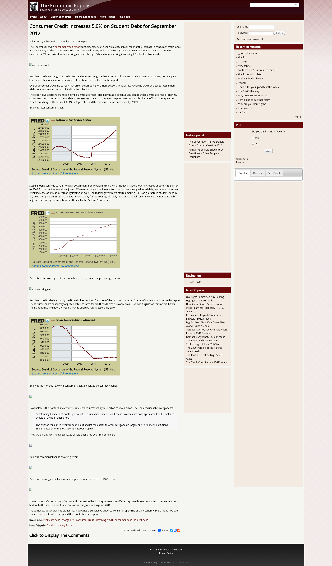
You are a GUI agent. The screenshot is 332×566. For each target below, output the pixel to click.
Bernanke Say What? (197, 336)
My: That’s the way (248, 91)
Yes (257, 137)
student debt (141, 520)
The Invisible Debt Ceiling (200, 355)
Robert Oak (49, 41)
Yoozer (242, 82)
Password (242, 32)
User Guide (195, 282)
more (298, 116)
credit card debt (51, 520)
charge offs (68, 520)
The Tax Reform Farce (198, 362)
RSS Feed (124, 16)
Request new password (250, 39)
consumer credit (85, 520)
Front (33, 16)
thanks (242, 57)
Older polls (242, 158)
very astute (244, 65)
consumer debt (123, 520)
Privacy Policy (166, 553)
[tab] (243, 173)
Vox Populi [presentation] (274, 173)
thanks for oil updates (250, 74)
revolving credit (104, 520)
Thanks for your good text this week (258, 87)
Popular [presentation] (242, 173)
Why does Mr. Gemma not (253, 95)
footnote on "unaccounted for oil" (257, 70)
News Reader (107, 16)
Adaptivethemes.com (179, 562)
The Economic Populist (66, 5)
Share (164, 530)
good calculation (247, 53)
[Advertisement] (200, 76)
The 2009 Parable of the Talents (204, 347)
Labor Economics (61, 16)
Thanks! (242, 61)
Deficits (242, 112)
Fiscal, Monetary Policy (59, 525)
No (256, 143)
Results (240, 162)
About (43, 16)
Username (242, 26)
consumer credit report (68, 46)
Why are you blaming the (252, 104)
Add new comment (146, 530)
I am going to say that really (254, 99)
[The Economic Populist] (34, 9)
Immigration (245, 108)
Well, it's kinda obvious (251, 78)
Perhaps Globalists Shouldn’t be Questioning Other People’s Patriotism (206, 153)
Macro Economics (85, 16)
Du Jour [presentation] (257, 173)
